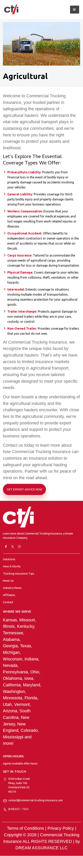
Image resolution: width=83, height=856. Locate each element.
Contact (8, 602)
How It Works (12, 566)
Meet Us (8, 580)
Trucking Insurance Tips (18, 573)
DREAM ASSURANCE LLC (41, 847)
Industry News (12, 587)
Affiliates (9, 595)
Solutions (9, 559)
